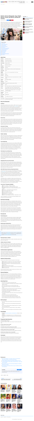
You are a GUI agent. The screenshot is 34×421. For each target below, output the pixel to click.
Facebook (20, 369)
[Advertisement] (17, 10)
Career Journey (4, 45)
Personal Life (3, 47)
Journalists (20, 2)
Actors (21, 1)
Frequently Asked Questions (5, 53)
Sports (24, 2)
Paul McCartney (8, 233)
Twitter (18, 369)
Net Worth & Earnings (4, 46)
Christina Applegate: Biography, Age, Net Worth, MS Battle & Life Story (11, 360)
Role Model (8, 232)
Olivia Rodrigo (9, 234)
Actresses (18, 1)
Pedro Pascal (3, 171)
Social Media (3, 52)
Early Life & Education (4, 44)
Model (16, 1)
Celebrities (12, 1)
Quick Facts (3, 43)
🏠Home (10, 1)
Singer (24, 1)
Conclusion (3, 54)
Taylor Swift (5, 234)
